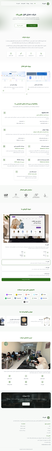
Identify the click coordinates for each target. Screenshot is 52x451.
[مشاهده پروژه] (28, 89)
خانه (35, 3)
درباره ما (31, 3)
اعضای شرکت (23, 3)
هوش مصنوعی (22, 428)
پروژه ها (28, 3)
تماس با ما (18, 3)
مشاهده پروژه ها (33, 25)
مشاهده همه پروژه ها (26, 279)
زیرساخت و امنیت (22, 430)
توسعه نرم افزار (22, 426)
